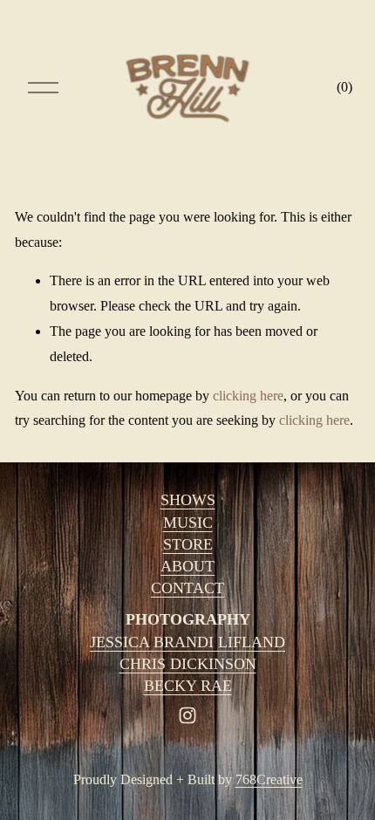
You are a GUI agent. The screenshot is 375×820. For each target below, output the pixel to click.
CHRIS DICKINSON (187, 664)
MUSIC (188, 522)
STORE (188, 544)
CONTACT (187, 588)
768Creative (269, 779)
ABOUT (187, 566)
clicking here (248, 395)
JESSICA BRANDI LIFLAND (187, 642)
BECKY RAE (188, 685)
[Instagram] (187, 715)
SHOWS (187, 500)
